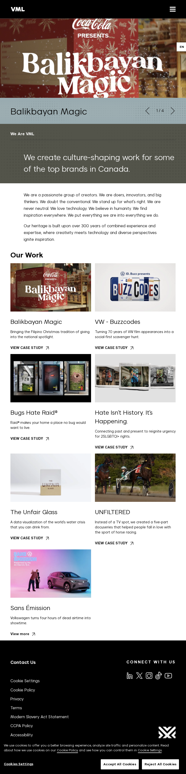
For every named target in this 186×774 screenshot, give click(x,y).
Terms (16, 708)
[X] (139, 675)
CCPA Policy (21, 726)
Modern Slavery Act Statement (39, 717)
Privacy (17, 699)
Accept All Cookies (119, 764)
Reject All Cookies (160, 764)
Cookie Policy (22, 690)
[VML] (17, 9)
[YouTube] (168, 675)
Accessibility (21, 735)
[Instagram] (148, 675)
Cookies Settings (18, 764)
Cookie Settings (25, 681)
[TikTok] (158, 675)
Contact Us (23, 662)
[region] (93, 756)
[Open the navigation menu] (172, 9)
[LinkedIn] (129, 675)
